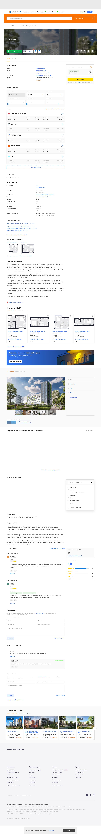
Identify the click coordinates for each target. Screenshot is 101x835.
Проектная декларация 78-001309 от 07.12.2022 (22, 228)
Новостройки (26, 11)
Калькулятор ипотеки (59, 770)
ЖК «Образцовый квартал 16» (85, 731)
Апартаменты (32, 785)
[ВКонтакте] (9, 422)
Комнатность (49, 91)
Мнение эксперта (79, 772)
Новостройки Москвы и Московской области (18, 818)
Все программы (48, 109)
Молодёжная (39, 75)
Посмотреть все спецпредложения (50, 470)
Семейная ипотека (57, 772)
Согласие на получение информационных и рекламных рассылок (53, 806)
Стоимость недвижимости (14, 98)
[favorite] (84, 12)
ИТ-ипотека (55, 777)
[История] (81, 12)
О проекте (9, 795)
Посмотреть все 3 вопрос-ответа (15, 700)
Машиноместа (10, 782)
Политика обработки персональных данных (36, 804)
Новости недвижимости (81, 770)
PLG (37, 185)
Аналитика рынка (79, 775)
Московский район (41, 70)
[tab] (11, 311)
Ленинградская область (13, 772)
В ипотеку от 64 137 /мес (81, 339)
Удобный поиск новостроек (15, 18)
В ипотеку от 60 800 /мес (14, 339)
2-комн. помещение (12, 242)
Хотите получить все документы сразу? (17, 235)
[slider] (8, 104)
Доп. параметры (79, 18)
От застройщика (56, 780)
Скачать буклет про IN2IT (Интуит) (45, 194)
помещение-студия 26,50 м (82, 331)
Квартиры (33, 11)
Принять (69, 830)
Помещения (16, 32)
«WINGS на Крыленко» (13, 731)
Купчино (40, 73)
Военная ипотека (56, 775)
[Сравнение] (77, 51)
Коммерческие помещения (13, 780)
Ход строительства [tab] (20, 371)
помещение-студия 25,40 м (37, 331)
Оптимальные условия (58, 109)
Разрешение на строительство (17, 230)
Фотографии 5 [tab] (10, 371)
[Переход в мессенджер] (93, 795)
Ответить (12, 573)
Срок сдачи (29, 91)
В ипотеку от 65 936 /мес (59, 339)
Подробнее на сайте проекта (16, 302)
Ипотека (49, 11)
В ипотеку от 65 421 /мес (37, 339)
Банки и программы (57, 785)
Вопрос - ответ (56, 32)
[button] (63, 378)
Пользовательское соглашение (15, 804)
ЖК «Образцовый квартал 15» (67, 731)
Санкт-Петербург (27, 25)
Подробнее (51, 830)
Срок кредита (49, 98)
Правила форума (59, 638)
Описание (9, 32)
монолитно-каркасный (42, 197)
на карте (38, 79)
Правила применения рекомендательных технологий (20, 806)
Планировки (35, 32)
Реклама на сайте (26, 795)
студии (24, 242)
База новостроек (18, 25)
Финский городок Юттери (49, 731)
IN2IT (79, 82)
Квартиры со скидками (35, 770)
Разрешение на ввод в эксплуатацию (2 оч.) (21, 223)
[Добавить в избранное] (81, 51)
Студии (31, 775)
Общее (8, 58)
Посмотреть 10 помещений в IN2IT (16, 346)
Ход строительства (26, 32)
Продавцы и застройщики (13, 785)
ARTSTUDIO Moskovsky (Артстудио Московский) (31, 731)
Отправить (10, 638)
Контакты (16, 795)
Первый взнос (30, 98)
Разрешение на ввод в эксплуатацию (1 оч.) (21, 226)
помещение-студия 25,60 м (60, 331)
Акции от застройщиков (13, 777)
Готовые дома (10, 775)
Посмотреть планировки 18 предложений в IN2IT (19, 256)
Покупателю (78, 777)
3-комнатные (32, 782)
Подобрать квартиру (15, 361)
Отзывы (48, 32)
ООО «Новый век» (40, 187)
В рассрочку (55, 782)
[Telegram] (13, 422)
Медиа (54, 11)
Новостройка (11, 91)
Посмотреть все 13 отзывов (57, 548)
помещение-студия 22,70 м (15, 331)
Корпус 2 (19, 58)
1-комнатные (32, 777)
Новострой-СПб (10, 25)
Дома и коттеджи (41, 11)
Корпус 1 (13, 58)
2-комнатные (32, 780)
